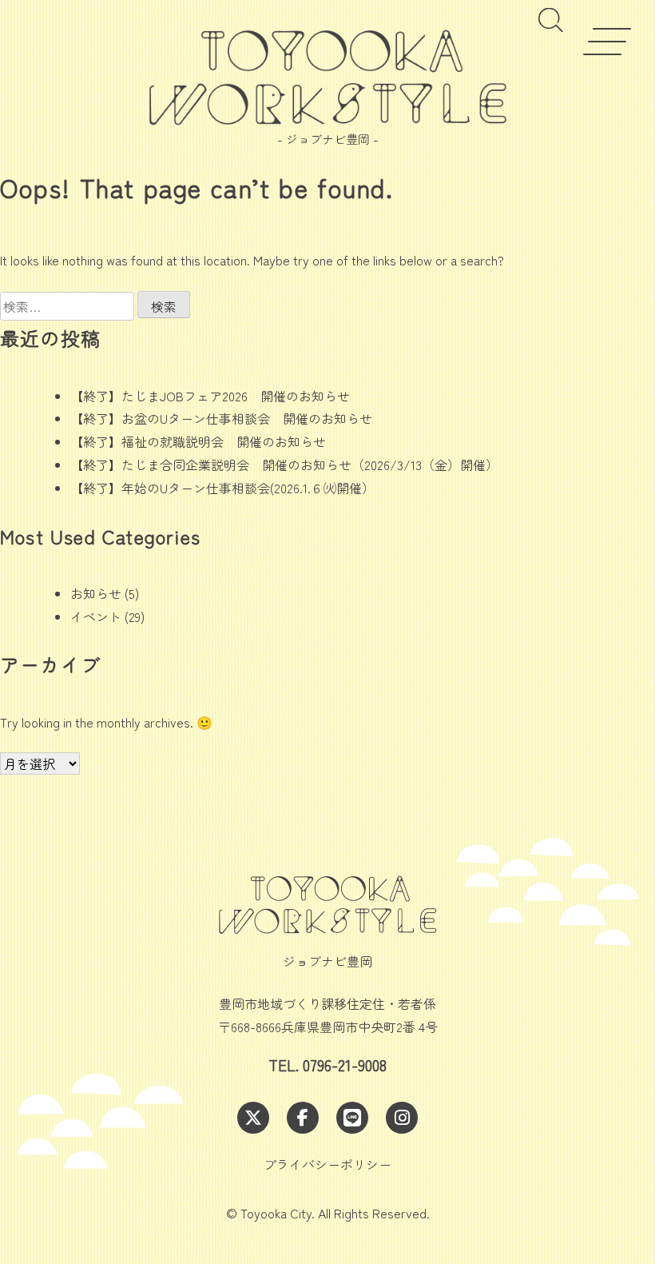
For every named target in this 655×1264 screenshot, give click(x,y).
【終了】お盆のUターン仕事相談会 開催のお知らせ (221, 418)
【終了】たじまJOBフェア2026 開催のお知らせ (210, 395)
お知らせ (95, 593)
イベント (95, 616)
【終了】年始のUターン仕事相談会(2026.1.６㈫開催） (222, 487)
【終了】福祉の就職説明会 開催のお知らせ (198, 441)
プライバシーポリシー (327, 1164)
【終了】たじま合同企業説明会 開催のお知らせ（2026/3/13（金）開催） (284, 464)
